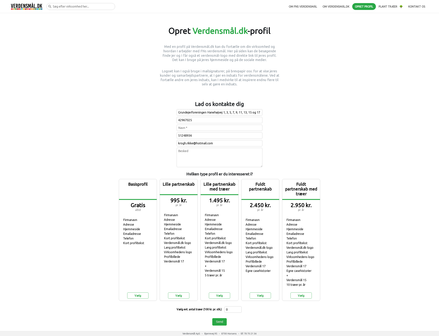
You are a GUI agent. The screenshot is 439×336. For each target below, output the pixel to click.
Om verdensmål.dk (336, 6)
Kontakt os (416, 6)
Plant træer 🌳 (391, 6)
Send (219, 321)
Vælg (138, 295)
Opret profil (364, 6)
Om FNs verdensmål (303, 6)
